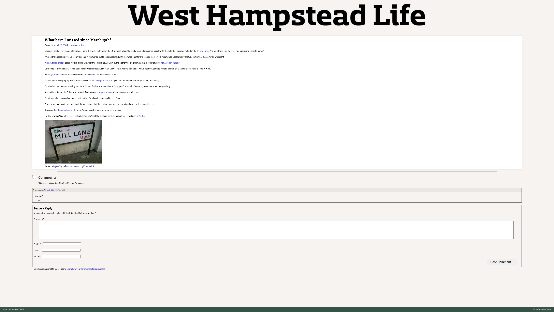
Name (37, 244)
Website (37, 256)
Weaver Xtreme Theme (543, 309)
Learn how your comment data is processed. (86, 269)
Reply (41, 200)
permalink (89, 166)
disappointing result (66, 110)
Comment (39, 219)
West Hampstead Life (17, 309)
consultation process (55, 63)
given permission (102, 80)
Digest (56, 166)
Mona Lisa (94, 75)
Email (37, 250)
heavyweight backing (170, 63)
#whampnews (72, 166)
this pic (151, 104)
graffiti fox (55, 75)
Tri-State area (203, 51)
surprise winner (105, 92)
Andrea (142, 116)
